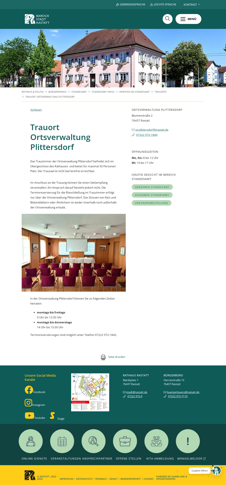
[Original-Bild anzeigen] (74, 253)
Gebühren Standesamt (152, 187)
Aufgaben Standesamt (152, 195)
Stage (60, 418)
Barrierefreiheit (130, 478)
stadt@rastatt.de (136, 392)
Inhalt (114, 478)
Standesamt (79, 91)
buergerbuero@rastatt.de (183, 392)
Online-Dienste (34, 458)
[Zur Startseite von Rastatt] (37, 19)
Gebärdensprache (132, 4)
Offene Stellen (128, 458)
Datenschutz (84, 478)
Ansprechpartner (97, 458)
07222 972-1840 (147, 135)
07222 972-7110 (177, 396)
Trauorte (161, 91)
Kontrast (190, 4)
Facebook (39, 392)
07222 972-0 (134, 396)
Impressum (66, 478)
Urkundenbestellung (151, 202)
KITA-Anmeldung (160, 458)
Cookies (149, 478)
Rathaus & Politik (33, 91)
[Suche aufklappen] (168, 19)
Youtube (39, 418)
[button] (188, 19)
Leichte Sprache (165, 4)
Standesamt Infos (103, 91)
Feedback (101, 478)
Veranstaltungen (66, 458)
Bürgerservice (57, 91)
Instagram (38, 405)
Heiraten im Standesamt (134, 91)
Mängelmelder (189, 458)
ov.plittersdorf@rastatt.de (151, 130)
